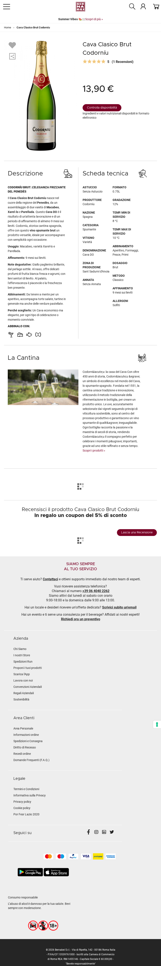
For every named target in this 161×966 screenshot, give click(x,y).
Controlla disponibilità (102, 107)
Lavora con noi (23, 680)
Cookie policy (21, 808)
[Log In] (143, 6)
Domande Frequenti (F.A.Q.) (31, 760)
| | (80, 19)
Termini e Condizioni (26, 789)
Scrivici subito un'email (119, 607)
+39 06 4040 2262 (95, 591)
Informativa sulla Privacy (29, 795)
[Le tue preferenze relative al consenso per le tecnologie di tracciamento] (157, 724)
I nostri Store (21, 655)
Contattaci (50, 579)
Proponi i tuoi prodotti (27, 668)
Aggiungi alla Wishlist (12, 45)
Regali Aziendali (23, 693)
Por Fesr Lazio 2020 (26, 814)
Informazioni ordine (26, 734)
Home (7, 27)
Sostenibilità (21, 699)
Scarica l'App (21, 674)
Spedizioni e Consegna (28, 741)
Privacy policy (22, 801)
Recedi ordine (22, 753)
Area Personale (23, 728)
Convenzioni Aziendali (27, 686)
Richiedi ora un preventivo (80, 619)
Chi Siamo (19, 649)
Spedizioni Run (22, 661)
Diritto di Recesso (24, 747)
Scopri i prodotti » (94, 450)
